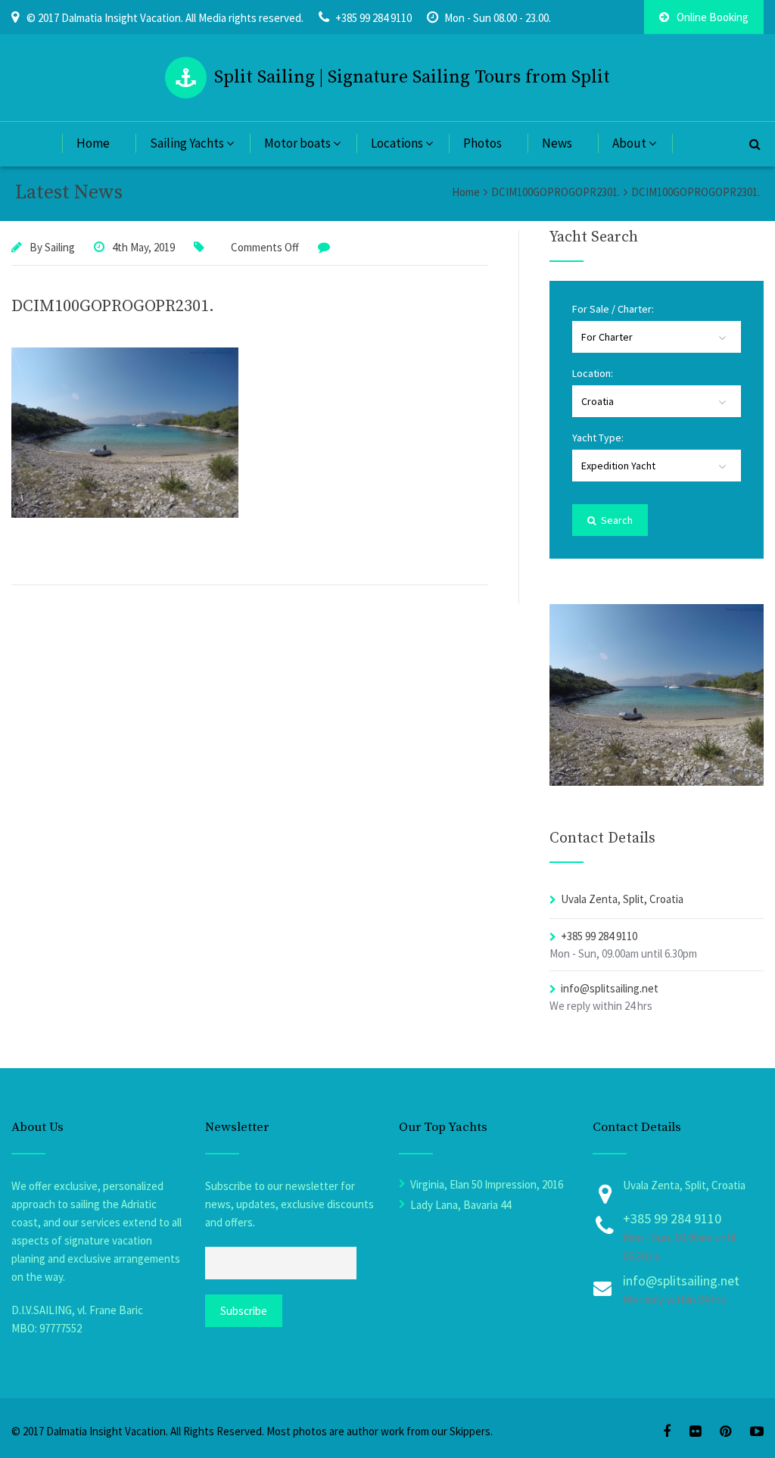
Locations (397, 143)
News (557, 143)
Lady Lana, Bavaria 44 (460, 1205)
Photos (482, 143)
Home (93, 143)
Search (616, 520)
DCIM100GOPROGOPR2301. (112, 306)
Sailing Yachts (187, 143)
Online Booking (713, 17)
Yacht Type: (598, 437)
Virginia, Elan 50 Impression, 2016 (486, 1184)
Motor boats (297, 143)
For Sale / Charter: (613, 309)
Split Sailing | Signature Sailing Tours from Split (412, 77)
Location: (592, 373)
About (629, 143)
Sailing (60, 247)
